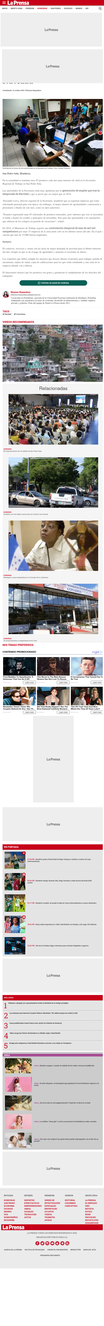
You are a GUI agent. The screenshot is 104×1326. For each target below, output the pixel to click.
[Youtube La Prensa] (52, 1243)
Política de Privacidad (35, 1250)
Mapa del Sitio (89, 1250)
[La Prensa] (13, 1227)
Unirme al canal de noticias (55, 283)
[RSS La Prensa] (67, 1243)
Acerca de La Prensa (13, 1250)
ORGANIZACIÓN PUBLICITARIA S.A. (52, 1237)
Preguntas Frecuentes (50, 1255)
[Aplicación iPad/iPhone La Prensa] (57, 1243)
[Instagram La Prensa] (47, 1243)
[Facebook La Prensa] (37, 1243)
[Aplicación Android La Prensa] (62, 1243)
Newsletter (75, 1250)
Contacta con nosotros (57, 1250)
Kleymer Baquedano (33, 90)
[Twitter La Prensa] (42, 1243)
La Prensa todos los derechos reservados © (52, 1233)
